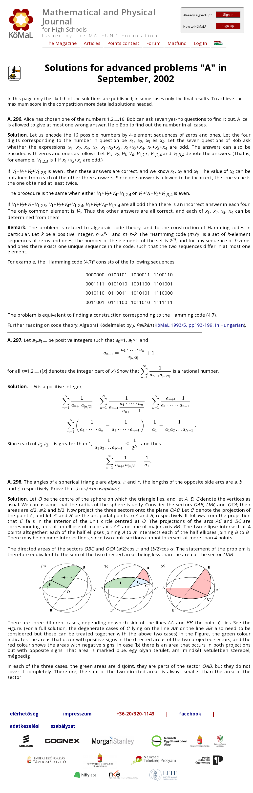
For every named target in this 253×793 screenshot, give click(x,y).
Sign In (228, 15)
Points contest (123, 43)
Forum (153, 43)
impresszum (77, 714)
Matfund (177, 43)
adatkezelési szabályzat (42, 726)
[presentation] (129, 352)
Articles (92, 43)
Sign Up (228, 26)
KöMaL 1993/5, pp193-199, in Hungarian (199, 325)
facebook (190, 714)
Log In (200, 43)
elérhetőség (24, 714)
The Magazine (61, 43)
